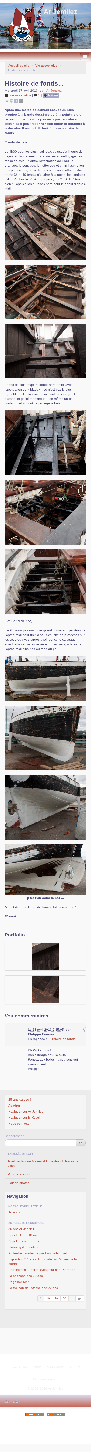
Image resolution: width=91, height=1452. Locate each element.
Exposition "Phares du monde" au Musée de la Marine (42, 1261)
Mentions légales (45, 1379)
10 (48, 1298)
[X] (21, 100)
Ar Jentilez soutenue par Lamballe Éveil (37, 1253)
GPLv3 (75, 1367)
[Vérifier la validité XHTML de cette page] (34, 1414)
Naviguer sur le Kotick (24, 1117)
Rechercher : (14, 1136)
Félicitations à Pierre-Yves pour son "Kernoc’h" (42, 1270)
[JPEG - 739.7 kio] (45, 956)
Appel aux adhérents (23, 1241)
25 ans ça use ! (19, 1099)
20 (56, 1298)
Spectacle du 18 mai (23, 1235)
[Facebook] (16, 100)
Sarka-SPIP (55, 1367)
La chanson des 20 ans (25, 1276)
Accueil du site (18, 65)
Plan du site (19, 1367)
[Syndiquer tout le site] (56, 1414)
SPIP (37, 1367)
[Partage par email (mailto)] (7, 100)
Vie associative (46, 65)
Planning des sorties (23, 1247)
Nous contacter (19, 1123)
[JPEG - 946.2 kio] (45, 989)
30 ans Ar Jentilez (21, 1229)
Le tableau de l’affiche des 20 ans (33, 1288)
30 (64, 1298)
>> (81, 1143)
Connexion (12, 1401)
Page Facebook (19, 1174)
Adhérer (14, 1105)
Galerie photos (18, 1183)
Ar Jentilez (54, 90)
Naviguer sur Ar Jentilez (25, 1111)
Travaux (53, 95)
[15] (80, 1298)
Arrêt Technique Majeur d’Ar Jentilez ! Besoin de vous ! (43, 1163)
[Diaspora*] (11, 100)
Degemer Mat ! (19, 1282)
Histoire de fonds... (64, 1039)
